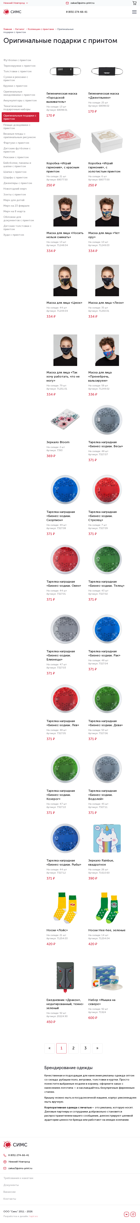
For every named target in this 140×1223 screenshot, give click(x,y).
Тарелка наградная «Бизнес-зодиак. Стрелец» (102, 516)
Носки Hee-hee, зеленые (106, 930)
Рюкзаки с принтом (16, 157)
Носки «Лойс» (57, 930)
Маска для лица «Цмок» (64, 303)
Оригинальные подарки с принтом (19, 117)
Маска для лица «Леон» (106, 303)
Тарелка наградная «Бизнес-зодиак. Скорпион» (60, 516)
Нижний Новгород (14, 3)
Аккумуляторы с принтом (20, 100)
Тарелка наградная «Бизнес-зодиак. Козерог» (60, 795)
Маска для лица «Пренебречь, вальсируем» (100, 376)
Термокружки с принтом (19, 65)
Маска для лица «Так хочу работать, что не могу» (63, 376)
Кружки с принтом (15, 85)
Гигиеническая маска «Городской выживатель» (61, 98)
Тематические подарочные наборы (16, 107)
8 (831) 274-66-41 (76, 11)
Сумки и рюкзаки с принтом (15, 78)
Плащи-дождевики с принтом (16, 126)
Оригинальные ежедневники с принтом (19, 93)
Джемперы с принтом (17, 183)
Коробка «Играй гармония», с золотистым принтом (104, 167)
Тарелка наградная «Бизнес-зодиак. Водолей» (102, 795)
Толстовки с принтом (17, 71)
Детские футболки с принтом (17, 150)
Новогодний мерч (15, 188)
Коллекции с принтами (41, 29)
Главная (7, 29)
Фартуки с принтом (16, 142)
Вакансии (9, 1191)
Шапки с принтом (14, 171)
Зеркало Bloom (57, 442)
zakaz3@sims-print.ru (82, 3)
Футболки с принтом (17, 60)
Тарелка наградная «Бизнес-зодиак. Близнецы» (60, 655)
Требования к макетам (18, 1178)
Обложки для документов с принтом (18, 218)
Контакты (9, 1198)
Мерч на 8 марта (14, 211)
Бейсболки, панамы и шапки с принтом (17, 164)
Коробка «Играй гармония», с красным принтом (62, 167)
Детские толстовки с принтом (17, 227)
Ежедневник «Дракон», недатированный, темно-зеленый (65, 1004)
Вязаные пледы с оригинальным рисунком (19, 135)
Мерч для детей (13, 200)
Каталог (19, 29)
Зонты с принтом (14, 194)
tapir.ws (33, 1216)
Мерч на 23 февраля (16, 205)
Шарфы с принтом (15, 177)
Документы (11, 1185)
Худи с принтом (13, 234)
